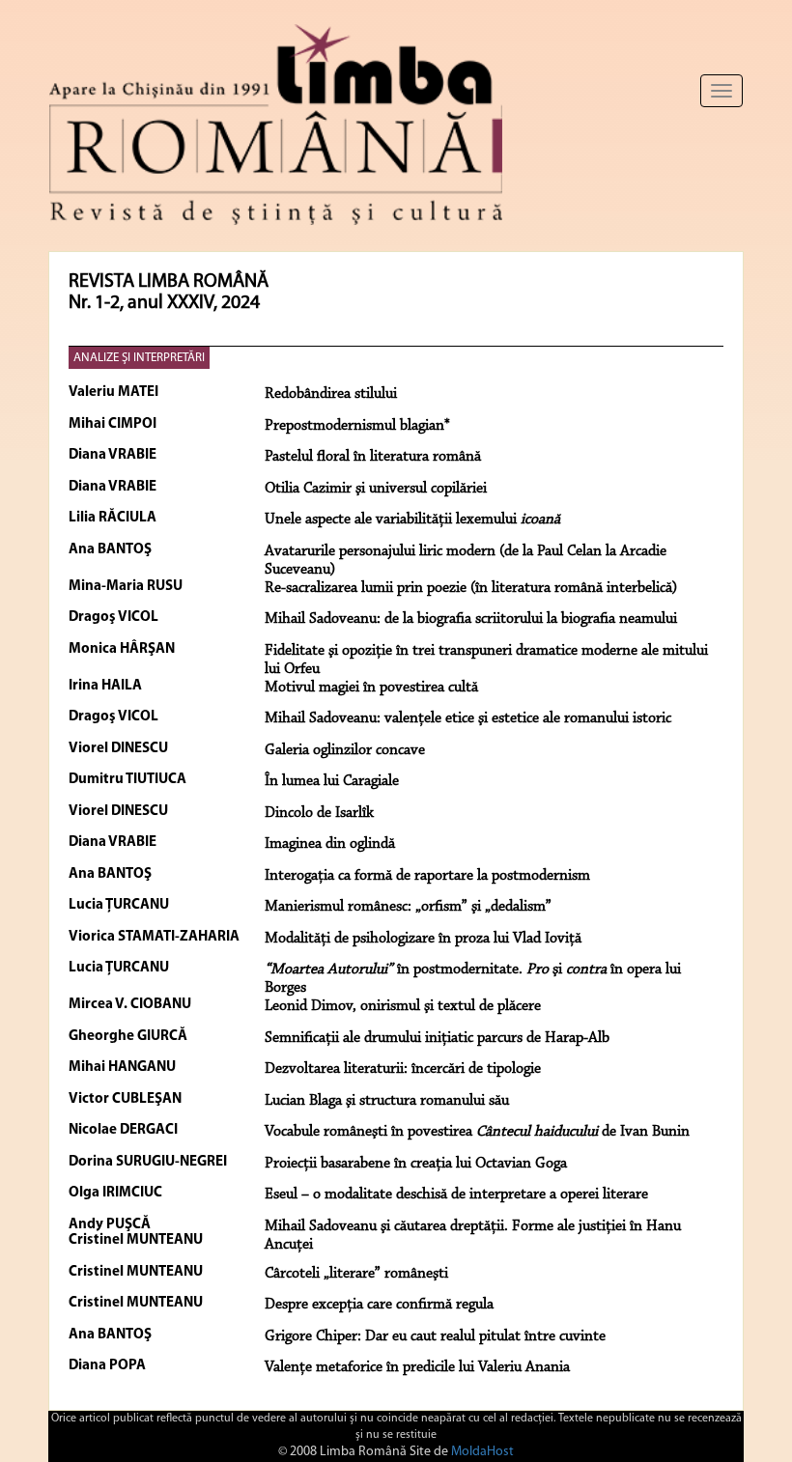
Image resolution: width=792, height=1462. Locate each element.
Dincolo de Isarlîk (319, 813)
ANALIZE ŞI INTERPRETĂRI (139, 357)
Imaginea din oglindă (330, 844)
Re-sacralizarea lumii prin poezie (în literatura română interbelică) (471, 588)
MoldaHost (482, 1452)
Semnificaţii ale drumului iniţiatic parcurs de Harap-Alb (437, 1038)
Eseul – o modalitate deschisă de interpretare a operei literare (456, 1194)
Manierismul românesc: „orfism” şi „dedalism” (408, 906)
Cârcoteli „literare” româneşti (356, 1273)
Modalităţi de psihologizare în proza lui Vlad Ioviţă (423, 938)
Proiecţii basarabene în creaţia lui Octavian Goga (416, 1163)
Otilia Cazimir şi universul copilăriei (376, 488)
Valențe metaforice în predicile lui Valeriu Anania (417, 1367)
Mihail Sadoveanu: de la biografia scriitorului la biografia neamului (471, 619)
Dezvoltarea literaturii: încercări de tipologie (403, 1069)
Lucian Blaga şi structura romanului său (387, 1101)
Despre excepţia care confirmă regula (379, 1304)
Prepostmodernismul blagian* (357, 426)
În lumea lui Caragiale (332, 781)
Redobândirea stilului (331, 394)
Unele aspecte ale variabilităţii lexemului (412, 519)
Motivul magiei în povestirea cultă (371, 687)
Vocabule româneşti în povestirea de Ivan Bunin (477, 1131)
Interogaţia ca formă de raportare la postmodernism (427, 876)
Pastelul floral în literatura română (373, 456)
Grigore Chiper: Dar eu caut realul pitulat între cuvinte (435, 1336)
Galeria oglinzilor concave (345, 750)
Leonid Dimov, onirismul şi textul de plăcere (403, 1006)
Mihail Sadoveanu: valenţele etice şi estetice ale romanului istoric (468, 718)
